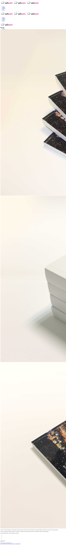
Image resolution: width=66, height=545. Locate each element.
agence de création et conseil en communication (7, 543)
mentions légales (17, 543)
